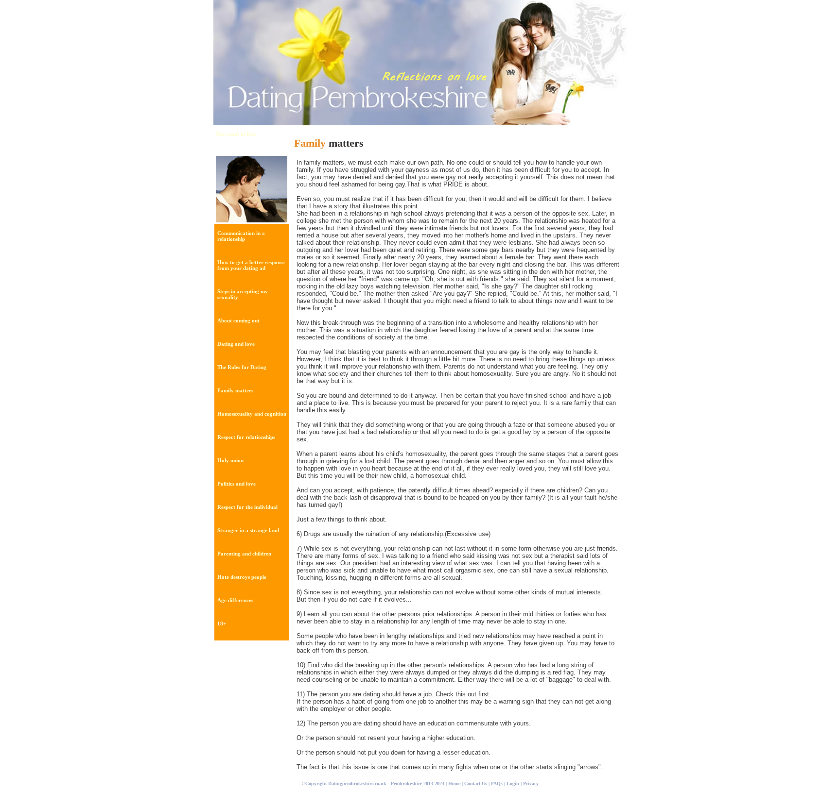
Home (454, 783)
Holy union (230, 460)
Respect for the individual (247, 507)
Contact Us (476, 783)
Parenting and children (244, 553)
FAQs (497, 783)
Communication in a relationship (241, 236)
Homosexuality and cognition (251, 414)
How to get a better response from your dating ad (251, 265)
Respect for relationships (246, 437)
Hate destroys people (241, 577)
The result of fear (236, 134)
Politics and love (236, 484)
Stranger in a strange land (248, 530)
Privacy (531, 783)
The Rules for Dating (241, 367)
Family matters (235, 390)
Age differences (235, 600)
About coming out (238, 320)
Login (513, 783)
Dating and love (236, 344)
